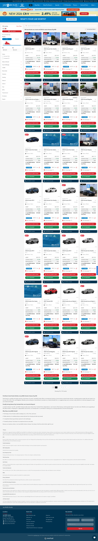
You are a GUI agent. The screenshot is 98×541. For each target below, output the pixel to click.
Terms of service (30, 523)
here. (39, 479)
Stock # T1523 (65, 350)
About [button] (92, 5)
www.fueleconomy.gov (16, 440)
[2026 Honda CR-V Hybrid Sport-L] (70, 341)
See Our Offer (71, 19)
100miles (94, 151)
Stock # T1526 (28, 299)
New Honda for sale (30, 515)
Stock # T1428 (65, 47)
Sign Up (80, 528)
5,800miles (37, 101)
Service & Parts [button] (84, 5)
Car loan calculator (30, 521)
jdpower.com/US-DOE (41, 502)
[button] (53, 1)
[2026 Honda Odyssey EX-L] (70, 89)
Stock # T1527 (28, 148)
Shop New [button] (37, 5)
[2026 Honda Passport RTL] (70, 39)
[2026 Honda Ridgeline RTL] (88, 89)
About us (48, 515)
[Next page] (68, 387)
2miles (57, 50)
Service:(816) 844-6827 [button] (10, 521)
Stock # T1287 (46, 47)
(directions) (51, 434)
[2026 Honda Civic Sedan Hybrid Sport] (51, 139)
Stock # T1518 (28, 350)
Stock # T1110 (83, 148)
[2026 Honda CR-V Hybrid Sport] (33, 341)
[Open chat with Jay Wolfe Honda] (94, 537)
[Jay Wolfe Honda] (13, 5)
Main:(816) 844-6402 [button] (10, 520)
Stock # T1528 (65, 299)
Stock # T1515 (83, 350)
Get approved (49, 519)
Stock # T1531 (65, 148)
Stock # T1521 (46, 249)
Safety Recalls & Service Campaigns (34, 527)
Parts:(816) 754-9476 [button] (10, 523)
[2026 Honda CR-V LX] (70, 190)
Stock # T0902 (46, 97)
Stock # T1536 (65, 198)
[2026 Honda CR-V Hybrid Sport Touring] (51, 89)
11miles (94, 101)
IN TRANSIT (75, 97)
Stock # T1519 (28, 198)
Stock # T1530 (83, 299)
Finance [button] (75, 5)
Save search (12, 31)
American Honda (30, 525)
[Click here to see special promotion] (49, 9)
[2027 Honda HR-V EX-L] (88, 39)
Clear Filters (19, 26)
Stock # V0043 (46, 299)
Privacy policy (49, 521)
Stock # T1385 (83, 198)
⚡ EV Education (67, 5)
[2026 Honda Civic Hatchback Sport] (51, 39)
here (24, 479)
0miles (38, 151)
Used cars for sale (50, 517)
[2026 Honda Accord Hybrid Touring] (88, 291)
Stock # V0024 (83, 47)
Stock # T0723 (28, 47)
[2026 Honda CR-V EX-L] (33, 190)
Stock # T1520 (28, 249)
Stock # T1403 (65, 97)
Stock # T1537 (83, 249)
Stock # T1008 (28, 97)
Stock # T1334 (46, 350)
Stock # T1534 (65, 249)
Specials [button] (57, 5)
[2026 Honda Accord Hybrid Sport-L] (70, 291)
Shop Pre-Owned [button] (47, 5)
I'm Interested (31, 75)
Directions (28, 519)
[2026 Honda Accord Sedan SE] (33, 89)
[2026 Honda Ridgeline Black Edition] (51, 341)
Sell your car (29, 517)
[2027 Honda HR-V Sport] (51, 291)
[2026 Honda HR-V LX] (33, 39)
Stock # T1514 (46, 148)
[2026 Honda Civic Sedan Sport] (33, 139)
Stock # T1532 (46, 198)
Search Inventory (30, 5)
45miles (38, 50)
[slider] (2, 45)
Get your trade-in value (33, 72)
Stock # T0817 (83, 97)
